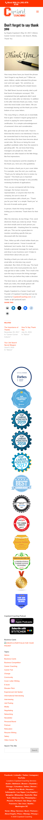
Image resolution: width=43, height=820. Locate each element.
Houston (29, 789)
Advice (35, 33)
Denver (33, 786)
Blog (13, 811)
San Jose (22, 804)
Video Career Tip (10, 740)
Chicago (9, 786)
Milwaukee (19, 795)
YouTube (21, 778)
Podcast (7, 725)
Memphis (9, 795)
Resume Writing (10, 732)
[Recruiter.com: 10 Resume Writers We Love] (21, 513)
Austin (8, 784)
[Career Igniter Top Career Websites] (21, 532)
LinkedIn (17, 775)
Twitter (25, 775)
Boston (25, 784)
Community (8, 677)
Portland (18, 801)
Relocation (8, 729)
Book (27, 811)
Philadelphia (30, 798)
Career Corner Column (13, 36)
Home (7, 811)
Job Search (27, 36)
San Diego (27, 801)
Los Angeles (32, 792)
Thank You (8, 39)
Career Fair (8, 670)
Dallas (26, 786)
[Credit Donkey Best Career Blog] (21, 493)
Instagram (34, 775)
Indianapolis (10, 792)
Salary (6, 736)
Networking (8, 714)
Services (19, 811)
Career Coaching (10, 666)
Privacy (34, 814)
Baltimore (16, 784)
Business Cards (10, 659)
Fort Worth (20, 789)
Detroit (11, 789)
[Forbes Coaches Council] (21, 387)
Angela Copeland (12, 33)
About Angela (10, 814)
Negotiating (8, 710)
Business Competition (12, 662)
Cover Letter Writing (11, 681)
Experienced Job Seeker (13, 692)
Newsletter (8, 718)
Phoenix (10, 801)
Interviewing (8, 699)
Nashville (28, 795)
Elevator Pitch (9, 688)
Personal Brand (10, 721)
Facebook (8, 775)
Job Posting (8, 703)
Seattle (30, 804)
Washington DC (21, 806)
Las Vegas (21, 792)
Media (34, 36)
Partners (33, 811)
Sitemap (26, 814)
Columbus (18, 786)
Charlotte (33, 784)
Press (19, 814)
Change (7, 673)
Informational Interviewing (14, 696)
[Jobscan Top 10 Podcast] (21, 408)
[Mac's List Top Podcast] (21, 472)
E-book (7, 685)
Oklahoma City (18, 798)
